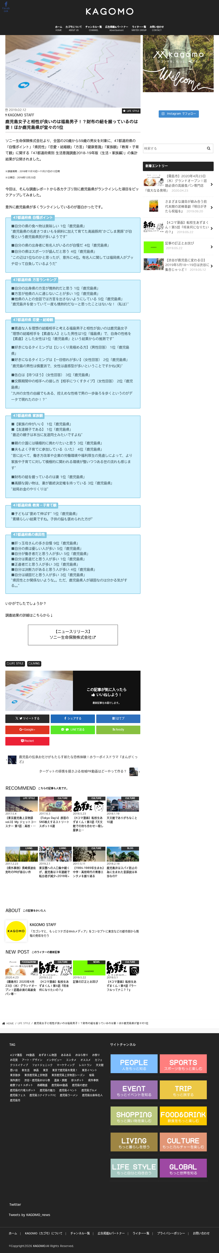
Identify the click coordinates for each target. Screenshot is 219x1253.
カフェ (98, 1060)
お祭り (96, 1055)
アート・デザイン (32, 1060)
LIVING (35, 664)
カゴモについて (73, 29)
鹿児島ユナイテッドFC (43, 1095)
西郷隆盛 (42, 1085)
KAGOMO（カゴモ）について (43, 1233)
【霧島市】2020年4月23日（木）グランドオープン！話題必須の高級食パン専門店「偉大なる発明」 (175, 183)
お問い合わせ (157, 29)
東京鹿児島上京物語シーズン (68, 1075)
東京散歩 (15, 1075)
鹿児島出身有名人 (92, 1095)
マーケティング (66, 1065)
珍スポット (77, 1080)
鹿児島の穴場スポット (23, 1090)
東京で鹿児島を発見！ (65, 1070)
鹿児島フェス (17, 1095)
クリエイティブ (19, 1065)
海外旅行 (15, 1080)
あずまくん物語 (48, 1055)
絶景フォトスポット (21, 1085)
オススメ (85, 1060)
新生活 (26, 1070)
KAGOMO (39, 1246)
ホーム (58, 29)
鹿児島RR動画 (60, 1085)
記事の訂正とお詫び (179, 246)
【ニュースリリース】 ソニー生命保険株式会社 (70, 635)
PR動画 (30, 1055)
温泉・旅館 (60, 1080)
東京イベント (89, 1070)
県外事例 (93, 1080)
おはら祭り (81, 1055)
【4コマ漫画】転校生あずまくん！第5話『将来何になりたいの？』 (187, 227)
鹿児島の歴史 (79, 1085)
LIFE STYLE (17, 664)
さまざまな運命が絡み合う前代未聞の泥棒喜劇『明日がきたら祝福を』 (186, 206)
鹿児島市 (15, 1100)
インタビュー (54, 1060)
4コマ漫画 (16, 1055)
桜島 (91, 1075)
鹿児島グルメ (89, 1090)
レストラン (85, 1065)
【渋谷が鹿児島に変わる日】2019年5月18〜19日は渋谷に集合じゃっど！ (187, 265)
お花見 (14, 1060)
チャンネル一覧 (93, 29)
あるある (66, 1055)
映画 (36, 1070)
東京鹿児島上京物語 (35, 1075)
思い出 (14, 1070)
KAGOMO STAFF (43, 925)
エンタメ (71, 1060)
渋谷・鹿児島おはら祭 (37, 1080)
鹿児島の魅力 (47, 1090)
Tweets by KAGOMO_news (29, 1215)
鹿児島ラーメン (69, 1095)
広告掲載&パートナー (116, 29)
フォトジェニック (42, 1065)
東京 (45, 1070)
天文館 (100, 1065)
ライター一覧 (139, 29)
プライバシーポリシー (171, 1233)
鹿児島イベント (68, 1090)
